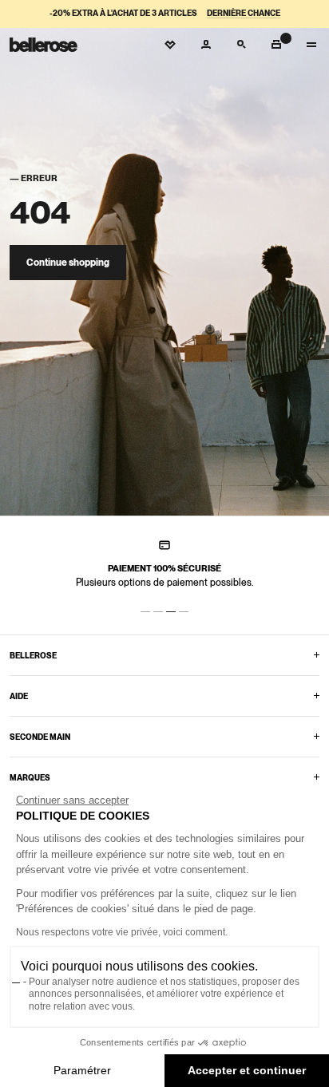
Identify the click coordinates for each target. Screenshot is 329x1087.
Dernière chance (243, 13)
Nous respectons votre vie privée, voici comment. (122, 932)
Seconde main (40, 736)
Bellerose (33, 655)
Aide (19, 696)
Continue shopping (67, 262)
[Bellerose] (43, 45)
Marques (30, 777)
